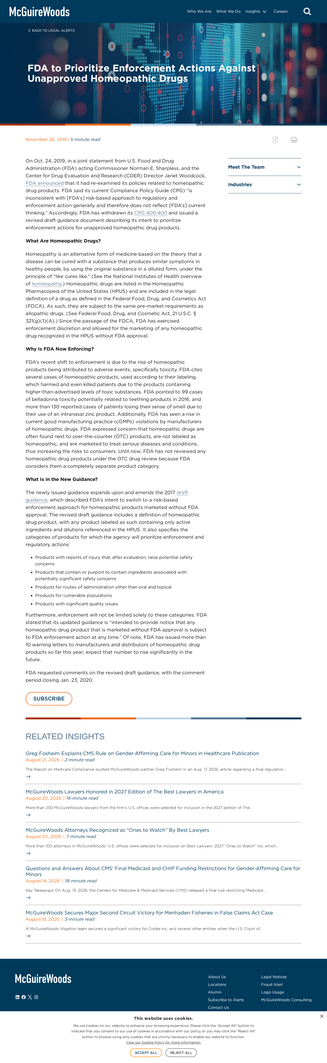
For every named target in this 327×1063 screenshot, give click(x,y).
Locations (217, 984)
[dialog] (163, 1037)
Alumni (214, 992)
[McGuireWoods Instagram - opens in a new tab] (36, 997)
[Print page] (294, 140)
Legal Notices (274, 977)
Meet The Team (246, 167)
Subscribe (49, 698)
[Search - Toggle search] (307, 11)
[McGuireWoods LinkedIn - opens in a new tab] (17, 997)
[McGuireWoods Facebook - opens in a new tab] (24, 997)
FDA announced (45, 183)
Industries (240, 184)
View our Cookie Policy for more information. (163, 1042)
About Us (217, 977)
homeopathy (47, 284)
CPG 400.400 (150, 213)
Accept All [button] (146, 1053)
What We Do (228, 11)
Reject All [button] (181, 1053)
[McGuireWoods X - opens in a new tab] (30, 997)
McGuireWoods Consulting (286, 1000)
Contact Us (218, 1007)
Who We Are (199, 11)
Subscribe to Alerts (226, 1000)
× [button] (321, 1016)
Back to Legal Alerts (53, 30)
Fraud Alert (272, 984)
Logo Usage (272, 992)
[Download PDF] (275, 140)
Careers (281, 11)
